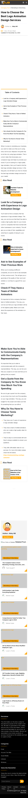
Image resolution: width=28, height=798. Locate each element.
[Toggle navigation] (23, 2)
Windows (3, 762)
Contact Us (15, 788)
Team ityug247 (10, 568)
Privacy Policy (4, 788)
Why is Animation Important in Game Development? (16, 249)
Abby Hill (15, 26)
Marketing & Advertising (11, 558)
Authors (22, 787)
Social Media (4, 756)
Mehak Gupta (10, 595)
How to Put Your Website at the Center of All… (15, 472)
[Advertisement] (14, 63)
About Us (9, 788)
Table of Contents (12, 92)
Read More (15, 195)
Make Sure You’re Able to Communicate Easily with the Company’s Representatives (15, 123)
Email (2, 749)
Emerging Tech (5, 8)
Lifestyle (3, 759)
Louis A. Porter (10, 651)
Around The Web (6, 752)
